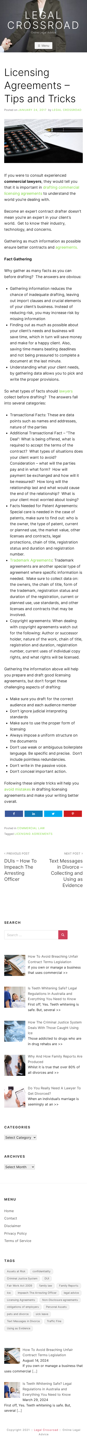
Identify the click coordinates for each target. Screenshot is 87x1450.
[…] (34, 1371)
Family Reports (68, 1285)
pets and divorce (18, 1314)
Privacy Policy (15, 1233)
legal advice (71, 1292)
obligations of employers (23, 1306)
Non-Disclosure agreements (60, 1300)
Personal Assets (56, 1306)
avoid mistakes (17, 789)
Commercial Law (31, 828)
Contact (10, 1218)
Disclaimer (12, 1226)
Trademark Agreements (31, 560)
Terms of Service (17, 1241)
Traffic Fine (54, 1321)
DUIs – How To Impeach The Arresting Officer (20, 867)
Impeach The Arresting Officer (37, 1292)
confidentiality (41, 1271)
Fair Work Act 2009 (19, 1285)
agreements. (67, 247)
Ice (9, 1292)
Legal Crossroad (43, 20)
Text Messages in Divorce (23, 1321)
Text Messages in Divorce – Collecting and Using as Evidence (66, 870)
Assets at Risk (16, 1271)
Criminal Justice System (22, 1278)
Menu (45, 45)
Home (9, 1211)
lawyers (66, 391)
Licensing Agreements (34, 833)
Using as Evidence (18, 1328)
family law (45, 1285)
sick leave (42, 1314)
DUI (47, 1278)
